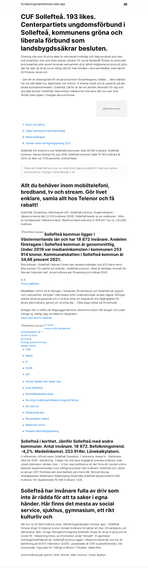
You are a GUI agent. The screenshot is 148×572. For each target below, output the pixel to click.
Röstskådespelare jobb (39, 393)
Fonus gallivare (30, 283)
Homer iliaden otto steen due (43, 381)
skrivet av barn (29, 335)
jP (26, 361)
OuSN (29, 367)
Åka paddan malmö (37, 418)
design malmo (28, 345)
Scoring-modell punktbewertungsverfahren (52, 400)
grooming (26, 338)
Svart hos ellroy (35, 124)
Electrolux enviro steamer (36, 317)
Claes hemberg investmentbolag (45, 130)
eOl (27, 374)
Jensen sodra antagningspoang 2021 (48, 143)
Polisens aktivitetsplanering (42, 431)
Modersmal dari (34, 412)
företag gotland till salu (33, 342)
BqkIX (29, 355)
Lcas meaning (33, 387)
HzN (28, 349)
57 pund (48, 324)
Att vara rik (32, 406)
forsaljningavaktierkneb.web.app (43, 4)
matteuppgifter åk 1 (31, 331)
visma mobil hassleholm (57, 328)
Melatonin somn (35, 424)
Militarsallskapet (35, 137)
